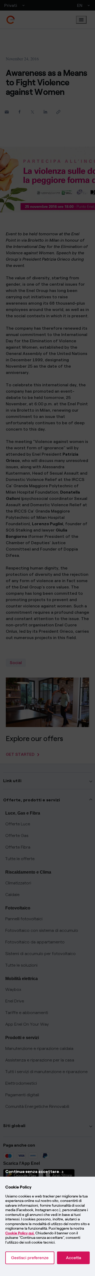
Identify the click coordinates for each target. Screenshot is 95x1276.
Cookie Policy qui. (20, 1233)
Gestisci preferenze (30, 1257)
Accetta (73, 1257)
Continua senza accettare (32, 1171)
